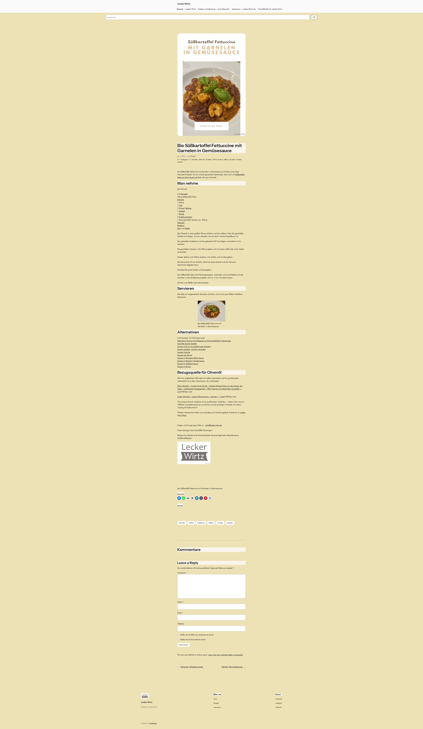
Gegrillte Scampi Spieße (187, 343)
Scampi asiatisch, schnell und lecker (191, 349)
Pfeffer (187, 228)
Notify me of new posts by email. (193, 639)
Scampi (220, 159)
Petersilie (180, 222)
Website (180, 623)
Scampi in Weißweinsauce (187, 363)
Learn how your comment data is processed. (225, 654)
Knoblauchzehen (185, 217)
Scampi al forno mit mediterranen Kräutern (194, 346)
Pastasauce (201, 523)
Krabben (209, 159)
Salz (179, 228)
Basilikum (181, 225)
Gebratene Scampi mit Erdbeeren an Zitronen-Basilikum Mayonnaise (204, 340)
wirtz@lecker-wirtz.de (213, 425)
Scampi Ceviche (183, 352)
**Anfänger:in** (185, 159)
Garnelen (195, 159)
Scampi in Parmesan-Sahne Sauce (190, 358)
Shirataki (232, 159)
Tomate (181, 214)
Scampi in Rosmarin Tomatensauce (190, 361)
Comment (182, 572)
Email (180, 612)
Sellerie (226, 159)
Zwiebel (179, 162)
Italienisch (202, 159)
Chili (180, 205)
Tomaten (238, 159)
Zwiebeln (230, 523)
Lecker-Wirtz (183, 3)
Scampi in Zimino (184, 366)
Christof (192, 156)
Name (180, 602)
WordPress (153, 723)
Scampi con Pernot (184, 355)
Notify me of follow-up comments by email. (197, 634)
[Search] (314, 17)
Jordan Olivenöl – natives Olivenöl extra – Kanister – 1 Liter (200, 396)
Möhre (215, 159)
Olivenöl (180, 199)
